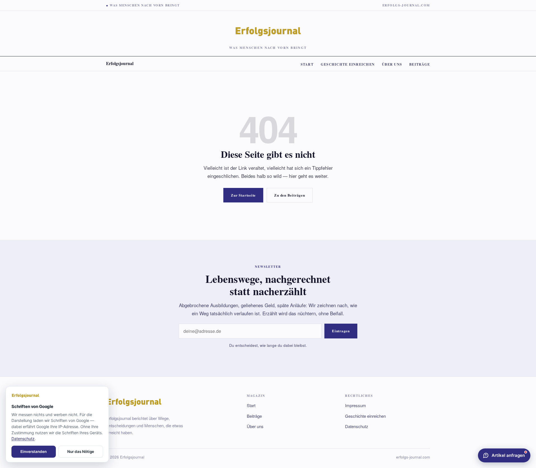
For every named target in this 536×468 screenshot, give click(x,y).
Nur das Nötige (80, 451)
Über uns (392, 64)
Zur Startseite (243, 195)
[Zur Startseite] (57, 395)
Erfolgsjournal (119, 63)
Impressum (355, 405)
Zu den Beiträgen (289, 195)
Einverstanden (33, 451)
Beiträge (419, 64)
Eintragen (341, 330)
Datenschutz (356, 426)
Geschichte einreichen (348, 64)
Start (307, 64)
